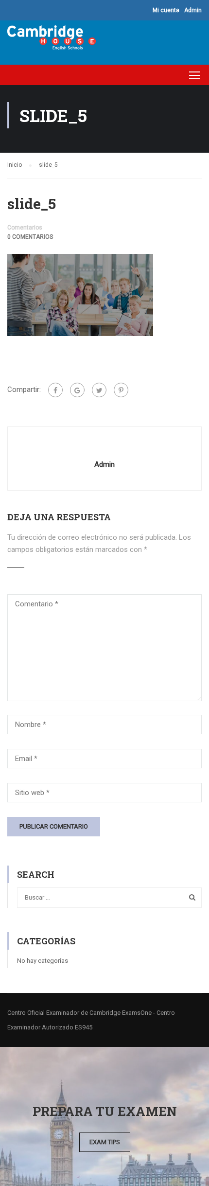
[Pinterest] (121, 390)
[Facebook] (55, 390)
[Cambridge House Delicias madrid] (51, 40)
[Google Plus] (77, 390)
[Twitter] (99, 390)
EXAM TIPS (104, 1142)
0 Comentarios (30, 236)
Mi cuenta (166, 10)
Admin (193, 10)
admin (104, 464)
